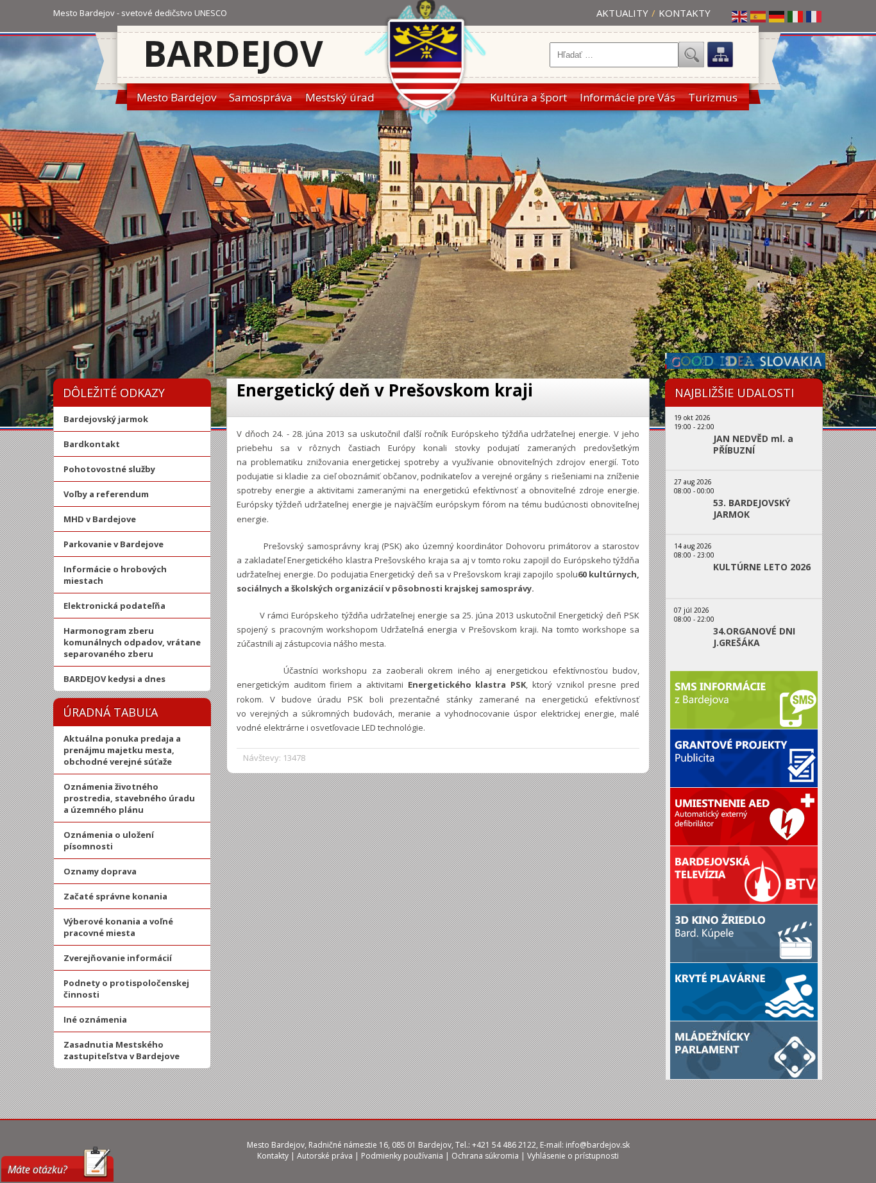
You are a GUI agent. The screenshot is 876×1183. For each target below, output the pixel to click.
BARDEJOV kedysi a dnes (114, 679)
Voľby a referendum (106, 494)
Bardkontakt (91, 444)
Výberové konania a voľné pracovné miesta (118, 927)
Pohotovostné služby (109, 469)
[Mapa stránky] (720, 54)
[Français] (814, 16)
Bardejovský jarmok (105, 419)
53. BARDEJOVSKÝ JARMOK (751, 508)
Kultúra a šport (528, 97)
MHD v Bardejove (99, 519)
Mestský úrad (340, 97)
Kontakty (685, 12)
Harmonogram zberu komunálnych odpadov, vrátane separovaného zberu (132, 642)
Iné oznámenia (95, 1019)
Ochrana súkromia (485, 1155)
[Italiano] (796, 16)
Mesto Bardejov (176, 97)
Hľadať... (691, 54)
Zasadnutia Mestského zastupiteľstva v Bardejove (121, 1050)
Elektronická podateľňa (114, 605)
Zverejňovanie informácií (117, 958)
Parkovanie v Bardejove (113, 544)
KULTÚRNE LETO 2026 (762, 567)
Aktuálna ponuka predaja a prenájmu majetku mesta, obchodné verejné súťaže (122, 750)
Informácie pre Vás (627, 97)
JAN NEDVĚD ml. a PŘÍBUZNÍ (753, 444)
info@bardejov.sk (598, 1144)
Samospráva (260, 97)
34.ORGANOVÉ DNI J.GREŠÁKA (754, 637)
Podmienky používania (402, 1155)
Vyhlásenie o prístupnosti (573, 1155)
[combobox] (614, 54)
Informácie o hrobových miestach (115, 574)
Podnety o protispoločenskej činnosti (126, 988)
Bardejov (233, 53)
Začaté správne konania (115, 896)
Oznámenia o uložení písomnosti (108, 840)
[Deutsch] (777, 16)
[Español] (758, 16)
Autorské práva (325, 1155)
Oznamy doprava (100, 871)
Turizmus (712, 97)
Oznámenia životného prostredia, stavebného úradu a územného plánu (129, 798)
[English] (740, 16)
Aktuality (622, 12)
